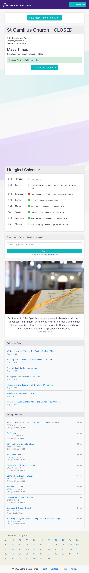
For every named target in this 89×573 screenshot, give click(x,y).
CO (41, 540)
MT (34, 549)
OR (34, 554)
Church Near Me (77, 4)
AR (27, 540)
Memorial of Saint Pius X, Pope (20, 393)
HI (5, 545)
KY (49, 545)
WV (34, 558)
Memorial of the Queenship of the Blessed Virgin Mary (30, 385)
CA (34, 540)
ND (13, 554)
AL (5, 540)
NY (77, 549)
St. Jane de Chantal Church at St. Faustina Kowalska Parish (33, 422)
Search (44, 251)
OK (27, 554)
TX (77, 554)
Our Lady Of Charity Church (19, 508)
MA (77, 545)
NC (6, 554)
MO (27, 549)
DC (63, 540)
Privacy (73, 569)
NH (56, 549)
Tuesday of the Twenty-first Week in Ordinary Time (29, 359)
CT (49, 540)
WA (27, 558)
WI (41, 558)
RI (48, 554)
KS (41, 545)
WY (49, 558)
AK (13, 540)
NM (70, 549)
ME (63, 545)
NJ (63, 549)
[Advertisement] (44, 93)
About (44, 569)
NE (41, 549)
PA (41, 554)
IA (34, 545)
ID (12, 545)
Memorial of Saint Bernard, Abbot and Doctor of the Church (33, 402)
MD (70, 545)
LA (56, 545)
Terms (64, 569)
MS (20, 549)
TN (70, 554)
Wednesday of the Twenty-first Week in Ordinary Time (30, 351)
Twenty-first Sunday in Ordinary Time (23, 376)
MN (13, 549)
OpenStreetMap (53, 254)
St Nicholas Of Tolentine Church (21, 497)
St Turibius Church (15, 454)
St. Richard (11, 433)
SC (56, 554)
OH (20, 554)
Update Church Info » (44, 67)
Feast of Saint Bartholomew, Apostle (23, 368)
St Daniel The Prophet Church (20, 476)
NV (49, 549)
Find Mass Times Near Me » (44, 17)
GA (77, 540)
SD (63, 554)
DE (56, 540)
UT (6, 558)
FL (70, 540)
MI (5, 549)
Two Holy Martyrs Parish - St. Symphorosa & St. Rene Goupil (33, 518)
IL (19, 545)
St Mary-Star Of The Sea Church (21, 465)
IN (27, 545)
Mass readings (33, 60)
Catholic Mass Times (19, 5)
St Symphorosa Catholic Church (21, 444)
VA (20, 558)
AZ (20, 540)
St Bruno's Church (15, 486)
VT (13, 558)
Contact (54, 569)
